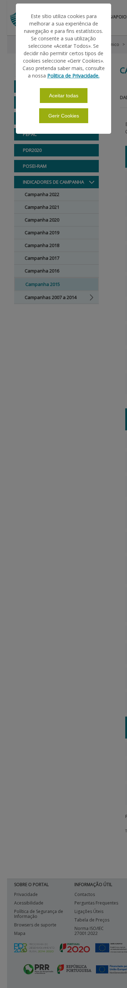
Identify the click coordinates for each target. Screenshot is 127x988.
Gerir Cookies (63, 116)
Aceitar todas (63, 95)
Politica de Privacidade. (73, 75)
